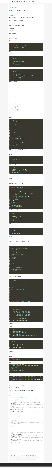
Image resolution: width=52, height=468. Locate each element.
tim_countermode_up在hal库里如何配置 (14, 455)
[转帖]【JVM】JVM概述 (13, 444)
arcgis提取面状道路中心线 (32, 455)
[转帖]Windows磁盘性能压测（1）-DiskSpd (15, 442)
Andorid (24, 1)
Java (19, 1)
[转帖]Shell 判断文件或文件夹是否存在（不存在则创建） (17, 434)
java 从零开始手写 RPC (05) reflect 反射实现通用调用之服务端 (17, 409)
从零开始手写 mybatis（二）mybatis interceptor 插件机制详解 (17, 12)
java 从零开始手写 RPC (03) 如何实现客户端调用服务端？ (17, 411)
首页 (14, 1)
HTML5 (33, 1)
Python (17, 1)
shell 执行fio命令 (21, 455)
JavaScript (30, 1)
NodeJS (27, 1)
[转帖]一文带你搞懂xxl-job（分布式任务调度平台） (16, 436)
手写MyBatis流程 (12, 406)
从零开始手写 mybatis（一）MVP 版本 (15, 10)
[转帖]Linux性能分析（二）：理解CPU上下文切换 (16, 439)
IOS (21, 1)
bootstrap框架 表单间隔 (26, 455)
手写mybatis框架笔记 (13, 403)
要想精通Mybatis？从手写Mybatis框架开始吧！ (16, 401)
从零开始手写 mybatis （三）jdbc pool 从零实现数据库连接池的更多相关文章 (18, 397)
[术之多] (10, 1)
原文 (16, 7)
